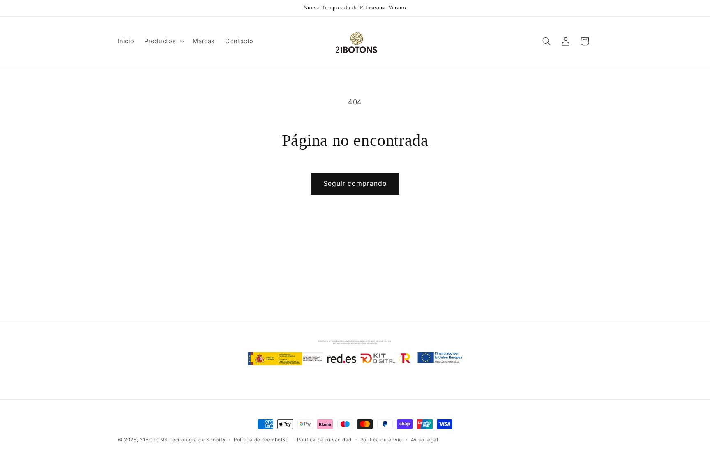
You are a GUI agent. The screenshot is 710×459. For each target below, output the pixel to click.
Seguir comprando (355, 183)
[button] (163, 41)
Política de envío (381, 440)
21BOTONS (153, 440)
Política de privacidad (324, 440)
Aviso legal (424, 440)
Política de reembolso (261, 440)
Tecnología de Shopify (197, 440)
